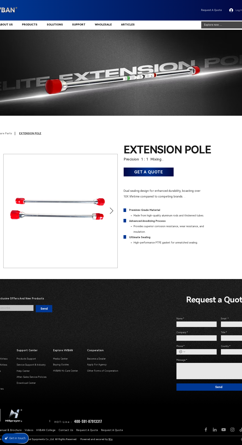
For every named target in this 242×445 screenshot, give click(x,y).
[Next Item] (111, 211)
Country (225, 346)
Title (224, 332)
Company (182, 332)
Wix (110, 439)
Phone (180, 346)
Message (181, 360)
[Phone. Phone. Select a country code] (182, 352)
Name (180, 318)
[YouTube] (223, 429)
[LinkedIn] (214, 429)
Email (225, 318)
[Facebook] (206, 429)
